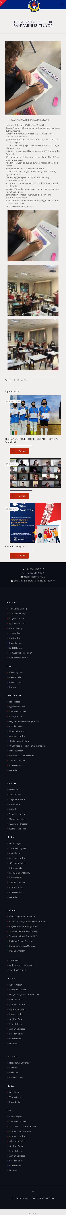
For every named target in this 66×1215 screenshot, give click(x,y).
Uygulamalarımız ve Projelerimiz (24, 721)
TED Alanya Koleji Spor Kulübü (23, 936)
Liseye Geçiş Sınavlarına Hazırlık (24, 994)
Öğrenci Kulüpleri (17, 863)
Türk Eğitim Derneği (18, 608)
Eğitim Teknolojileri (18, 828)
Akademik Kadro (17, 736)
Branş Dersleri (16, 716)
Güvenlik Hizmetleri (18, 823)
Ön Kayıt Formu (16, 1146)
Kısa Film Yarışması (15, 546)
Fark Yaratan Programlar (20, 965)
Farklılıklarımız (15, 648)
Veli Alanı (13, 1072)
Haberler (13, 770)
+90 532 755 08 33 (34, 572)
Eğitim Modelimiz (17, 623)
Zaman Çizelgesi (17, 760)
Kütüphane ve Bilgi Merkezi (22, 946)
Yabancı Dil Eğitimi (17, 711)
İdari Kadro (14, 638)
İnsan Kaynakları (17, 950)
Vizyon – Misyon (16, 618)
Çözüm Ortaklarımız (18, 657)
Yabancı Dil (14, 960)
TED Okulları (15, 633)
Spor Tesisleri (15, 794)
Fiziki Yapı (13, 789)
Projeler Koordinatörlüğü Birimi (23, 926)
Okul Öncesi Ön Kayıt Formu (22, 755)
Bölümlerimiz (15, 853)
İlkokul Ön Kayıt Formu (19, 872)
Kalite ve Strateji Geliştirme (21, 941)
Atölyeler (13, 809)
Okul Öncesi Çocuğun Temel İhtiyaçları (27, 745)
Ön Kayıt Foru (15, 1019)
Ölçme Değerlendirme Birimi (22, 916)
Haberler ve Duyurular (19, 1062)
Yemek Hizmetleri (17, 814)
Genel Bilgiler (15, 843)
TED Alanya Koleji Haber (20, 652)
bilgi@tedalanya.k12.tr (34, 576)
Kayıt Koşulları (15, 672)
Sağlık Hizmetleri (17, 799)
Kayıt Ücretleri (15, 677)
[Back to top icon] (33, 1191)
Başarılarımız (15, 643)
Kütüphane (14, 804)
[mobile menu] (61, 4)
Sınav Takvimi (15, 877)
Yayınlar (13, 1067)
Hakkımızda (14, 701)
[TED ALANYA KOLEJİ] (34, 4)
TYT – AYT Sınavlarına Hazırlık (22, 1126)
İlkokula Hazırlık (16, 731)
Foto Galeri (14, 1092)
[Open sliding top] (3, 3)
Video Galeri (15, 1097)
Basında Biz (14, 1102)
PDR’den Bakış (16, 726)
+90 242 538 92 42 (34, 568)
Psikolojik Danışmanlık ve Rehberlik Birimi (28, 921)
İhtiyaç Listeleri (16, 750)
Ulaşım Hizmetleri (17, 819)
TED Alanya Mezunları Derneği (23, 931)
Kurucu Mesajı (16, 628)
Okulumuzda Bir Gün (19, 741)
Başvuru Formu (16, 682)
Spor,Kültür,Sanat (17, 970)
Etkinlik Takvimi (16, 1077)
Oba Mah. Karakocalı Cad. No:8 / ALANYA (34, 580)
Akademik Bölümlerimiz (20, 1131)
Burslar (12, 687)
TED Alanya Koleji (17, 613)
